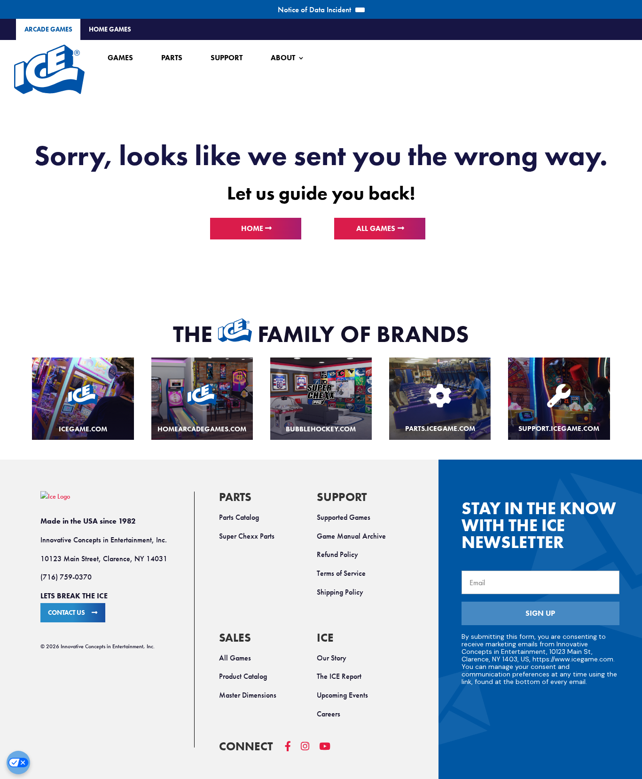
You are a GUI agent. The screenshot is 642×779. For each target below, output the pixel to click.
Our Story (331, 657)
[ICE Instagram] (310, 750)
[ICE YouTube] (329, 750)
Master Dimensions (247, 695)
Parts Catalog (239, 517)
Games (120, 57)
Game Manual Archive (351, 536)
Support (227, 57)
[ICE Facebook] (293, 750)
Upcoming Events (342, 695)
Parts (171, 57)
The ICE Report (339, 676)
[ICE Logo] (49, 69)
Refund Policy (337, 554)
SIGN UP (540, 613)
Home (252, 228)
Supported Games (343, 517)
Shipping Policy (340, 592)
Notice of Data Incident (314, 10)
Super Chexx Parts (246, 536)
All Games (375, 228)
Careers (328, 713)
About (283, 57)
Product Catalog (243, 676)
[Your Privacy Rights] (18, 762)
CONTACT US (66, 613)
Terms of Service (341, 573)
